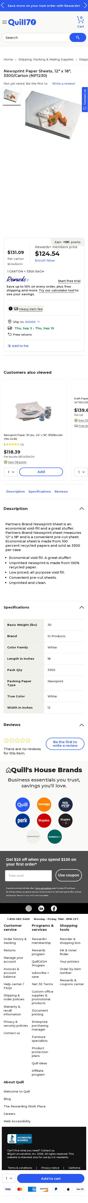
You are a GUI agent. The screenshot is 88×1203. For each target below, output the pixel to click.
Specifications (39, 491)
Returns (10, 950)
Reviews (61, 491)
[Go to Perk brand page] (22, 822)
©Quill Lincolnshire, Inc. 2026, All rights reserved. (37, 1153)
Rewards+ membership (41, 941)
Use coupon (68, 875)
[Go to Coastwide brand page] (44, 805)
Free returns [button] (22, 334)
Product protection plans (40, 1052)
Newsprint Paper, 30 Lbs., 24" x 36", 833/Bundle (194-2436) (33, 436)
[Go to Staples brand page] (44, 822)
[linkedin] (41, 908)
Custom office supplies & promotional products (42, 997)
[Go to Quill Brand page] (22, 805)
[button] (85, 5)
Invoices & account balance (11, 972)
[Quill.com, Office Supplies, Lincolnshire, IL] (19, 1139)
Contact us (12, 1033)
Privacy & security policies (16, 1023)
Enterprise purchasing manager (40, 1025)
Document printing (40, 1012)
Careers (9, 1113)
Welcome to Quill (17, 1091)
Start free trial (69, 281)
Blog (7, 1099)
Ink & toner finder (68, 952)
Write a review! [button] (63, 83)
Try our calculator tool (56, 290)
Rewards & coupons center (72, 982)
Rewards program (38, 952)
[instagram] (28, 908)
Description (15, 491)
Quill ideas (39, 1063)
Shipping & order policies (14, 997)
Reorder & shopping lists (70, 941)
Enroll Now (45, 260)
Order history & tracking (15, 941)
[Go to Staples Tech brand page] (65, 822)
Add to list (20, 346)
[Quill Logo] (22, 22)
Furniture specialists (40, 1038)
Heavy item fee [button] (31, 309)
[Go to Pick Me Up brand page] (65, 805)
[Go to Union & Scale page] (33, 838)
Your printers (69, 961)
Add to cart (51, 1178)
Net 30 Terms (42, 984)
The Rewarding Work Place (25, 1106)
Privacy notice (50, 1167)
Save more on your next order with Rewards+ (44, 5)
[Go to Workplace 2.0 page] (54, 838)
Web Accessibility (17, 1121)
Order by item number (70, 971)
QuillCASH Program (39, 963)
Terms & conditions (20, 1167)
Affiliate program (38, 1072)
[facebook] (54, 908)
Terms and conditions (43, 888)
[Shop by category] (4, 22)
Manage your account (13, 959)
